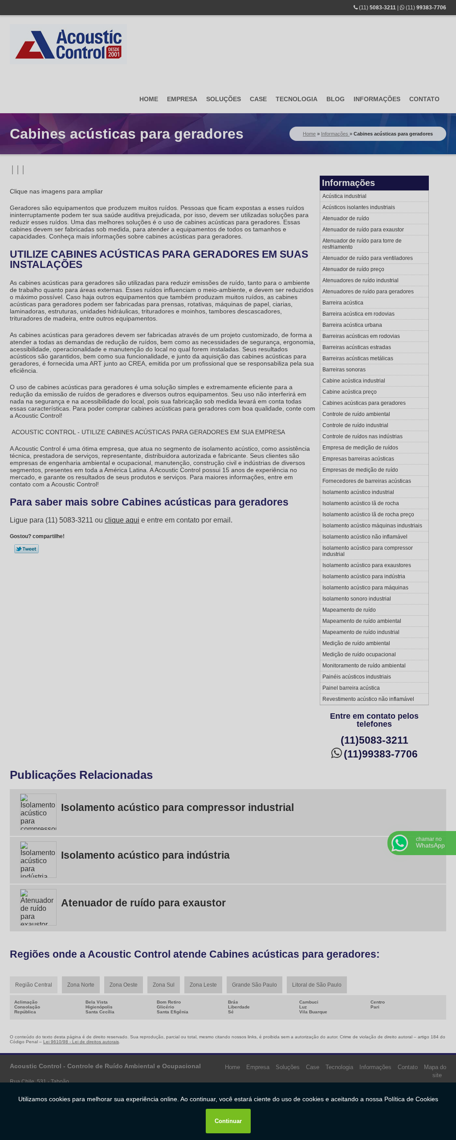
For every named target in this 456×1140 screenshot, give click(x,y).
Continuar (228, 1121)
